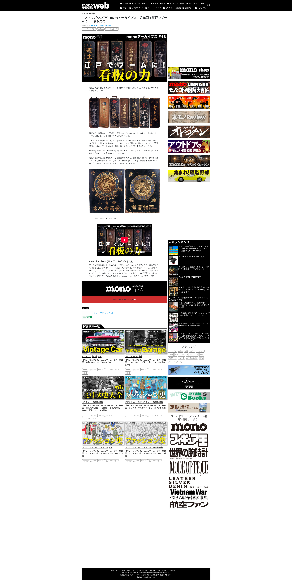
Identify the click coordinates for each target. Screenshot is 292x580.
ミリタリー (103, 447)
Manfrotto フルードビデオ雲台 (192, 256)
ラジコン (171, 361)
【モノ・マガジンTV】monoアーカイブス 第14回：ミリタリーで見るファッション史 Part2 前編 (102, 453)
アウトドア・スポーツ (197, 3)
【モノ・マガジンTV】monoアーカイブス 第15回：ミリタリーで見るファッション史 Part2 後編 (145, 406)
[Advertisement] (189, 37)
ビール (170, 354)
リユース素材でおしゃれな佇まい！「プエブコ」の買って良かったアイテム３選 (193, 305)
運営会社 (153, 570)
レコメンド (194, 354)
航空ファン (189, 8)
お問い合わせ (162, 570)
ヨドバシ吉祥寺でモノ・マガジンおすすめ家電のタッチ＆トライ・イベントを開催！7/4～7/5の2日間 (193, 248)
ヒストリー (86, 13)
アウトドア (172, 351)
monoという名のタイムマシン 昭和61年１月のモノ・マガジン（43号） (193, 268)
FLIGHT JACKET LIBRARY (190, 277)
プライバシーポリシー (140, 570)
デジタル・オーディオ (140, 3)
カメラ (155, 3)
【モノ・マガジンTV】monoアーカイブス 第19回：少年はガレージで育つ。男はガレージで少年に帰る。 (145, 362)
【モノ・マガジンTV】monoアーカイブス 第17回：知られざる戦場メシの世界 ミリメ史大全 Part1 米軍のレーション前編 (102, 407)
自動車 (85, 373)
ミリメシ (109, 415)
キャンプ (181, 358)
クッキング (200, 351)
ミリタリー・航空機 (173, 8)
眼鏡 (201, 354)
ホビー (125, 8)
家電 (163, 3)
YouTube (100, 29)
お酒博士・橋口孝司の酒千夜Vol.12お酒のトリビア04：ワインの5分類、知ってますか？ (194, 289)
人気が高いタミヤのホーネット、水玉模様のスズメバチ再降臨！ (193, 324)
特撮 (186, 351)
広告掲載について (175, 570)
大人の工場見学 (191, 358)
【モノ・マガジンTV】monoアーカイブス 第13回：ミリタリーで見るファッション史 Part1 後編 (145, 453)
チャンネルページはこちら (123, 299)
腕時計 (201, 358)
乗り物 (125, 3)
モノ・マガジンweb (101, 25)
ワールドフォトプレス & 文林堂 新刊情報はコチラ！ (189, 418)
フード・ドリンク (154, 8)
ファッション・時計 (177, 3)
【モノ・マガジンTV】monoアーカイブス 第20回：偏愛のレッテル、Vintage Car (102, 361)
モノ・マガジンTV (111, 29)
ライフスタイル (138, 8)
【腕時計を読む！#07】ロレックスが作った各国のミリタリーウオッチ (194, 314)
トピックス (201, 8)
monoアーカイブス (89, 29)
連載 (93, 13)
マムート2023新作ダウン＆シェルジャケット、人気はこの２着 (189, 298)
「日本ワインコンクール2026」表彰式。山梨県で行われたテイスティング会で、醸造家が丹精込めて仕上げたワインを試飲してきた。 (193, 336)
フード (179, 361)
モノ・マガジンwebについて (120, 570)
